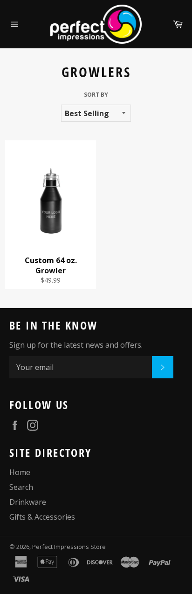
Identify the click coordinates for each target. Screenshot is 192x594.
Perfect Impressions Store (69, 546)
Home (19, 472)
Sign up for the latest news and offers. (76, 345)
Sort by (96, 95)
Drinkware (27, 502)
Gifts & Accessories (42, 517)
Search (21, 487)
